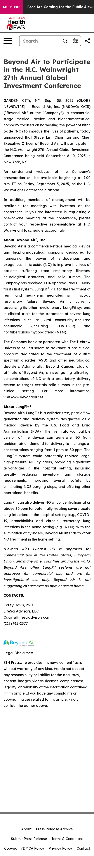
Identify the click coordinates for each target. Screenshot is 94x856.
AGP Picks (11, 7)
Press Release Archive (54, 829)
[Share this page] (87, 40)
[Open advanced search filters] (75, 41)
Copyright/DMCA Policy (24, 848)
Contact (83, 848)
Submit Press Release (29, 838)
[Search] (65, 41)
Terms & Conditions (67, 838)
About (26, 829)
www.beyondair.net (27, 397)
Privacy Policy (60, 848)
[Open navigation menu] (7, 40)
